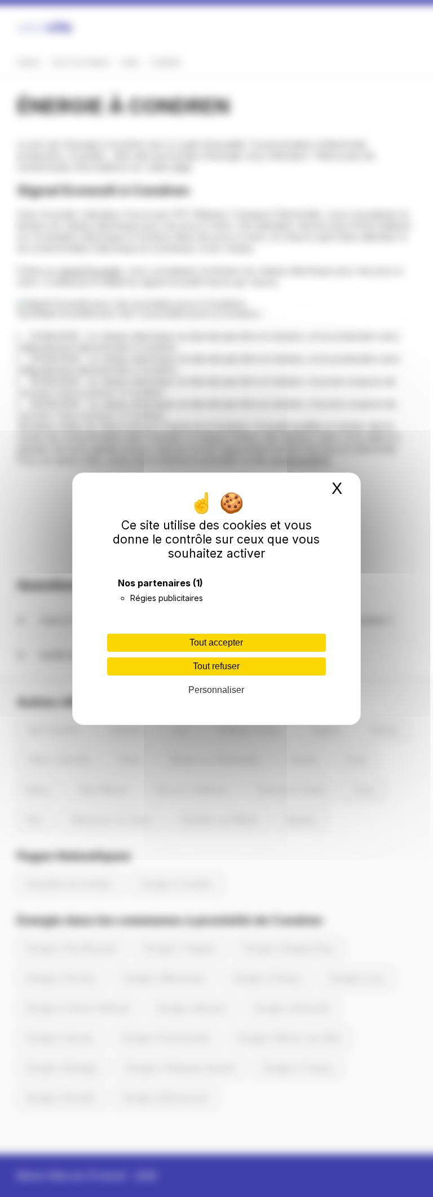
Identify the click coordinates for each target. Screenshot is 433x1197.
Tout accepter (216, 642)
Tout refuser (216, 666)
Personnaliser (216, 690)
